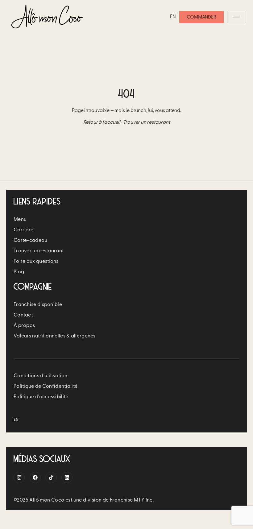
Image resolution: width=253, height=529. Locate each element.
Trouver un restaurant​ (39, 251)
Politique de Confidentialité (45, 386)
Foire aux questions (36, 261)
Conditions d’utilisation (40, 376)
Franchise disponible (38, 304)
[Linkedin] (67, 477)
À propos (24, 325)
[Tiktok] (51, 477)
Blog (19, 272)
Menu (20, 219)
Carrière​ (23, 230)
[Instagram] (19, 477)
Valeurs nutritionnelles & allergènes (55, 336)
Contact (23, 315)
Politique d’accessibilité (41, 397)
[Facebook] (35, 477)
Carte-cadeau (31, 240)
